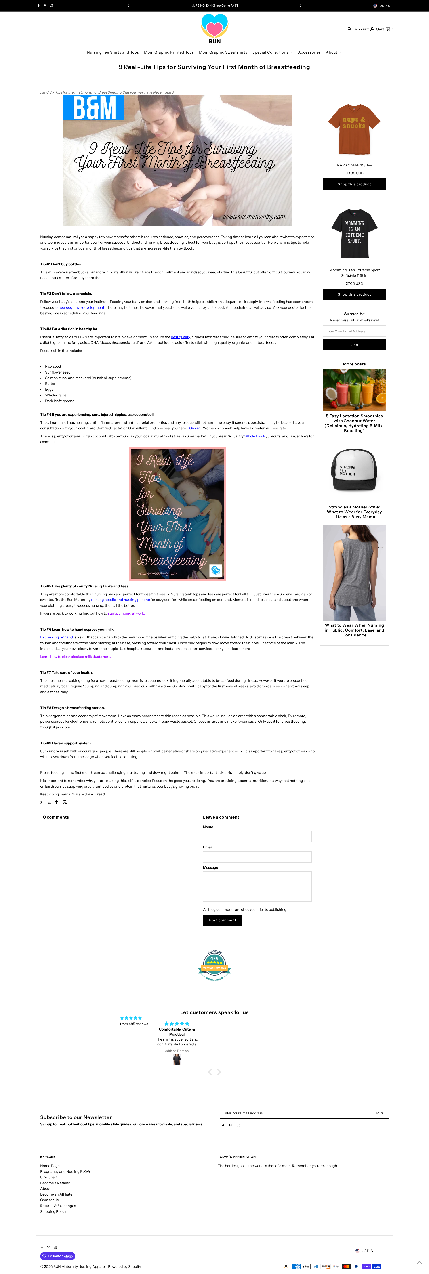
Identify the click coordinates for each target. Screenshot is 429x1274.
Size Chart (48, 1177)
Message (210, 867)
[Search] (350, 28)
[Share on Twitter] (64, 803)
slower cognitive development (79, 307)
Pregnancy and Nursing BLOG (65, 1171)
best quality (180, 337)
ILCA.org (194, 428)
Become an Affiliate (56, 1194)
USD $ (385, 6)
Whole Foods (255, 436)
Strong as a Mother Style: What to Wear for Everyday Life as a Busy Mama (354, 512)
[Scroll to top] (419, 1262)
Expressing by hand (56, 637)
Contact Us (49, 1200)
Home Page (50, 1165)
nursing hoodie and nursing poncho (120, 599)
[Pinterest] (44, 5)
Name (208, 827)
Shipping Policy (53, 1211)
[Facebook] (38, 5)
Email (207, 847)
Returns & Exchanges (58, 1205)
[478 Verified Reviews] (214, 983)
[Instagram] (51, 5)
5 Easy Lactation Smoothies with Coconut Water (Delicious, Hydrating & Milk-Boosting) (354, 423)
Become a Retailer (55, 1183)
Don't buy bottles (66, 264)
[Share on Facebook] (56, 803)
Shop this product (354, 184)
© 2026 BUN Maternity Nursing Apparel (73, 1266)
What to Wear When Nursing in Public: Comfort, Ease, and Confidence (354, 630)
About (45, 1188)
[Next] (300, 5)
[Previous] (128, 5)
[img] (131, 1018)
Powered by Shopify (124, 1266)
